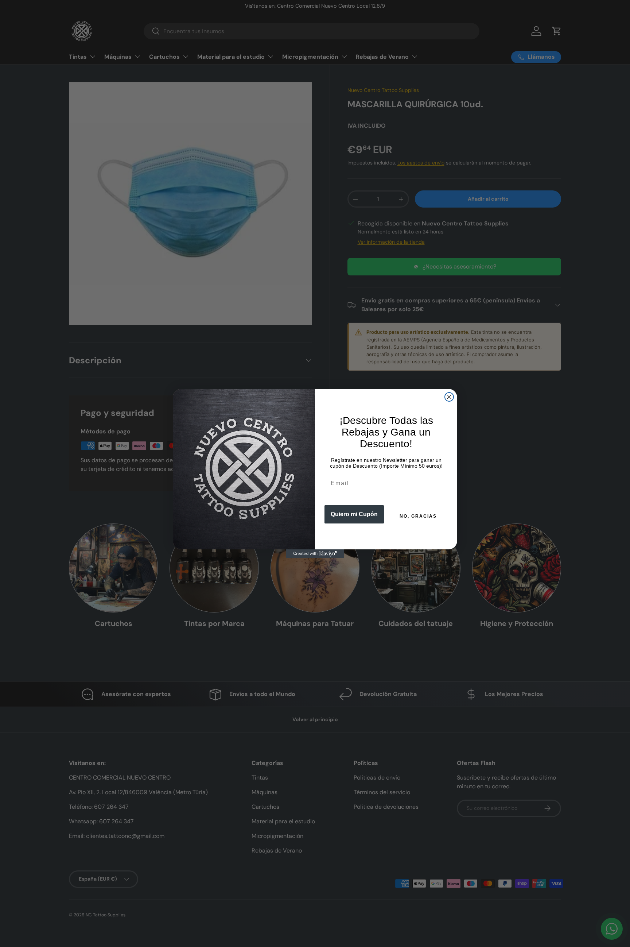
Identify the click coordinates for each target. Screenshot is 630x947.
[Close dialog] (449, 397)
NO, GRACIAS (418, 516)
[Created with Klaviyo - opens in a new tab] (315, 553)
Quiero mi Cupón (354, 514)
